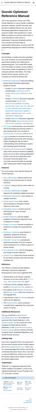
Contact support (28, 388)
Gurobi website (20, 383)
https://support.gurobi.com (15, 347)
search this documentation (9, 383)
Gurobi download (20, 388)
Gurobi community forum (28, 383)
